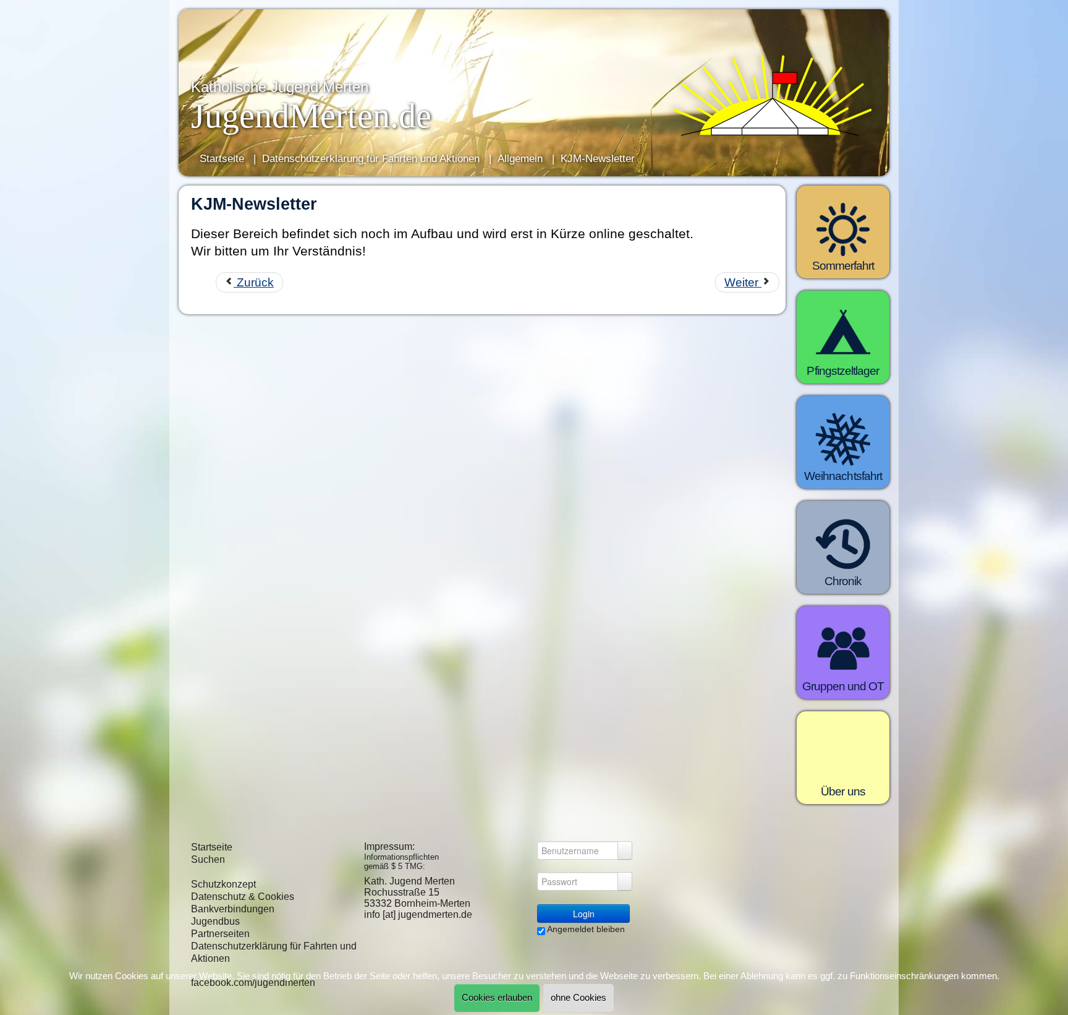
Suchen (208, 859)
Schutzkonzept (223, 884)
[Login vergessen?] (624, 850)
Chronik (843, 581)
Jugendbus (215, 921)
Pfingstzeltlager (843, 370)
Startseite (211, 847)
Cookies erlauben (497, 998)
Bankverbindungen (232, 909)
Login (584, 913)
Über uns (843, 791)
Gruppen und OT (843, 686)
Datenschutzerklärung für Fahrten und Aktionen (274, 952)
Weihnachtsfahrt (843, 475)
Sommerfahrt (843, 265)
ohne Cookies (578, 998)
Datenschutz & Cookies (242, 896)
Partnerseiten (220, 933)
